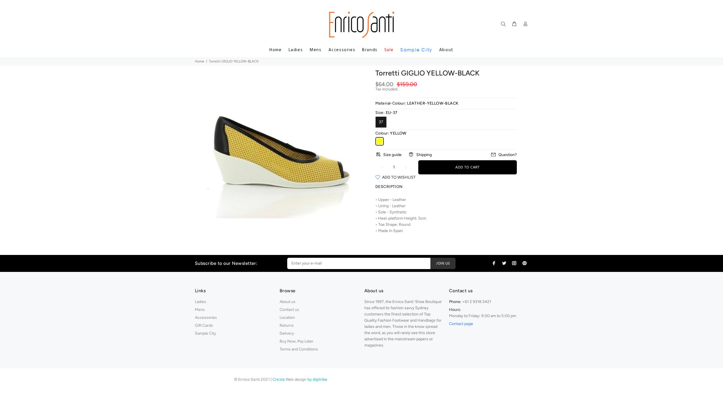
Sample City (416, 50)
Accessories (342, 50)
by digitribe (318, 379)
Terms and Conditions (299, 349)
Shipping (424, 154)
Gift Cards (204, 325)
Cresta (279, 379)
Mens (315, 50)
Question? (507, 154)
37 (381, 122)
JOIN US (443, 263)
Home (275, 50)
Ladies (296, 50)
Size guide (392, 154)
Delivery (287, 333)
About (446, 50)
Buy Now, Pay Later (296, 341)
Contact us (289, 309)
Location (287, 317)
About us (287, 301)
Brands (370, 50)
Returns (287, 325)
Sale (388, 50)
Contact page (461, 323)
